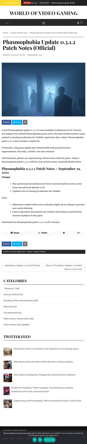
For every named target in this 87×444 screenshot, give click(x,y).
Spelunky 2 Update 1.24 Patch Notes (22, 265)
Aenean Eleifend (12, 294)
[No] (84, 438)
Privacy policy (49, 440)
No (40, 440)
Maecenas (8, 306)
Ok (35, 440)
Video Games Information (16, 318)
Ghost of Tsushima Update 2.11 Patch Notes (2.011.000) (64, 267)
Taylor (40, 55)
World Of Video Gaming (44, 13)
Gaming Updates (39, 252)
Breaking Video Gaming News (18, 300)
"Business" (9, 288)
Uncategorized (11, 312)
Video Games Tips (18, 252)
